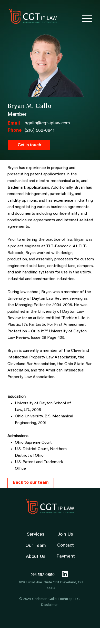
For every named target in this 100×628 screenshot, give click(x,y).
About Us (35, 556)
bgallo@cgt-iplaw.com (47, 123)
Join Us (65, 534)
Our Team (35, 546)
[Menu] (87, 18)
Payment (65, 556)
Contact (65, 545)
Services (35, 534)
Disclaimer (49, 605)
